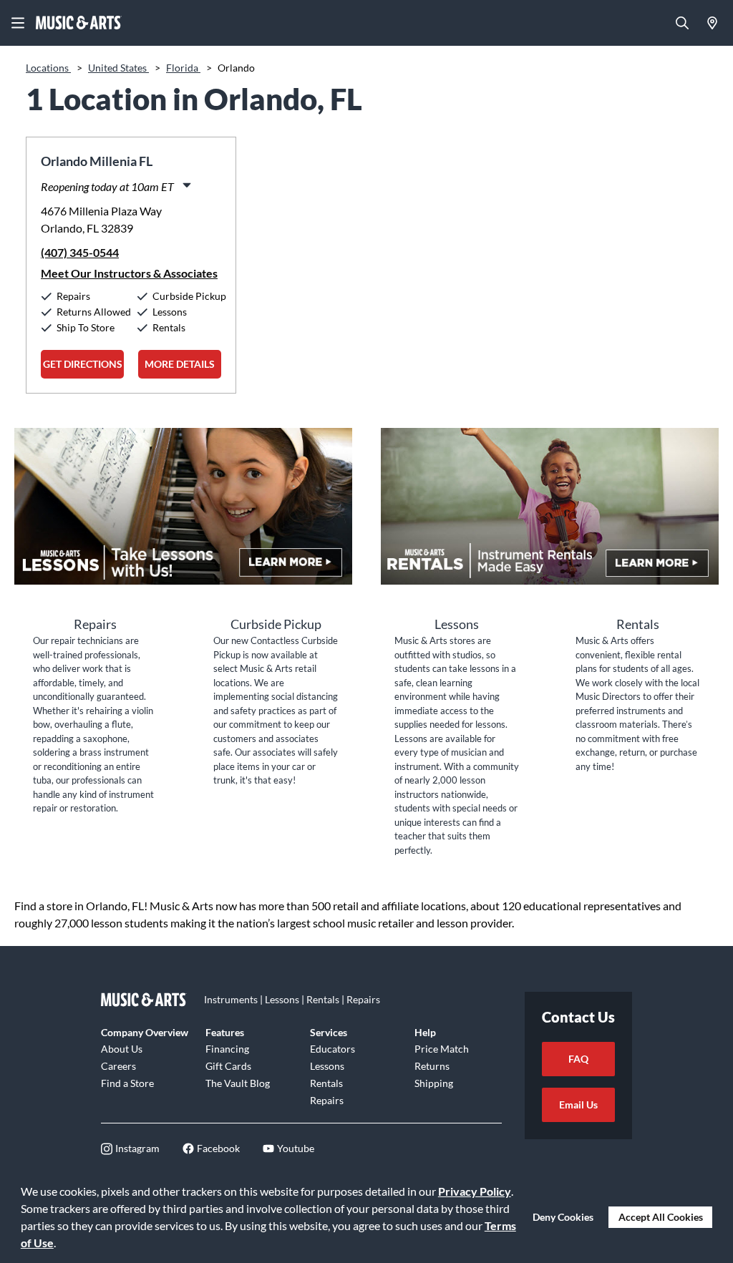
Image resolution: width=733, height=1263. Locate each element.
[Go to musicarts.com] (79, 23)
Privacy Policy (474, 1191)
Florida (183, 68)
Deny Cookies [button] (563, 1217)
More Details (180, 364)
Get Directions (82, 364)
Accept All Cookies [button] (660, 1217)
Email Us (578, 1104)
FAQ (578, 1059)
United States (118, 68)
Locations (48, 68)
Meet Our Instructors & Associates (129, 273)
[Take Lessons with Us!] (183, 506)
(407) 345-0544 (80, 252)
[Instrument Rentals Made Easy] (550, 506)
